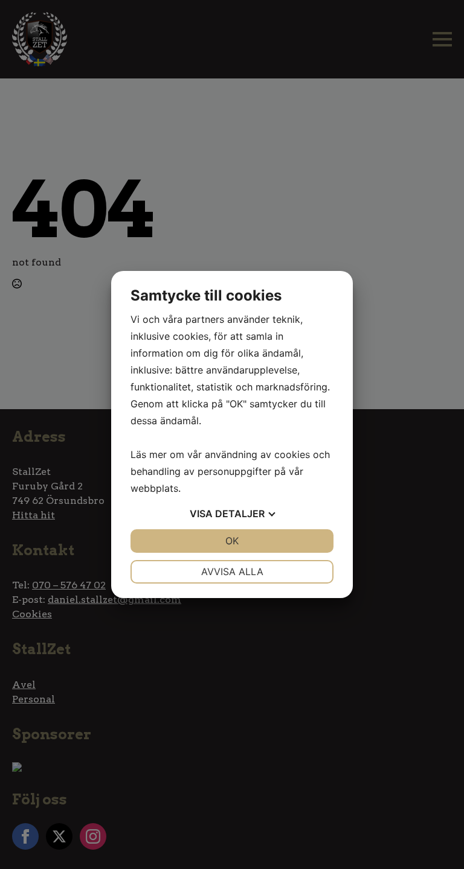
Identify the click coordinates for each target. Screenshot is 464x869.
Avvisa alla (232, 571)
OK (232, 541)
